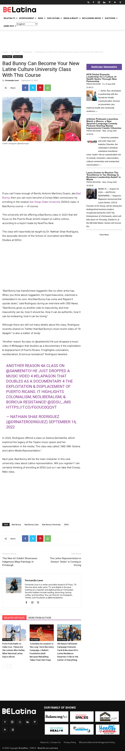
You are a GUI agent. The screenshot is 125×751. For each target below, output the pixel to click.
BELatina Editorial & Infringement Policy (97, 742)
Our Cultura (53, 18)
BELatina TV (9, 18)
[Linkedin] (104, 2)
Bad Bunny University (51, 524)
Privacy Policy (70, 742)
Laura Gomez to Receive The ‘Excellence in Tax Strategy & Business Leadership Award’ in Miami (103, 176)
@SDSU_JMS (59, 402)
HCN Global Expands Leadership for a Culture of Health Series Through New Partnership (101, 78)
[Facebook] (93, 2)
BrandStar (23, 748)
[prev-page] (4, 666)
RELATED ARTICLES (14, 617)
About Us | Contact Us (50, 742)
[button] (88, 2)
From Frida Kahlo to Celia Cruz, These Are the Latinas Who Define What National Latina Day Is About (13, 650)
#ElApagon (45, 376)
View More (104, 235)
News (40, 18)
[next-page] (9, 666)
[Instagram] (98, 2)
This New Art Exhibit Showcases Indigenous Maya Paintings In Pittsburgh (19, 562)
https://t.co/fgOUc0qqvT (31, 407)
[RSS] (114, 2)
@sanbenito (18, 371)
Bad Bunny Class (32, 524)
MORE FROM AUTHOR (39, 617)
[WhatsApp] (47, 87)
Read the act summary (48, 748)
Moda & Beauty (70, 18)
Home (5, 52)
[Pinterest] (109, 2)
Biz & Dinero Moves (91, 18)
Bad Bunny (16, 524)
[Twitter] (120, 2)
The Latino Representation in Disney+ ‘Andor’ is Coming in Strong (65, 562)
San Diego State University (44, 201)
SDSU (66, 524)
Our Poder (110, 18)
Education (27, 52)
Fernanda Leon (12, 80)
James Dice (9, 26)
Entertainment (26, 18)
